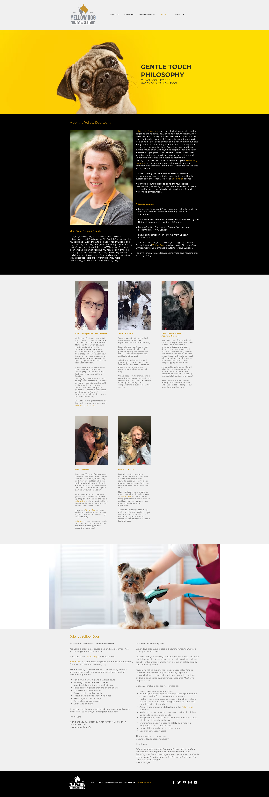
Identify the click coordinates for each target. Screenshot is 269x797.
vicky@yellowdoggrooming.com (101, 711)
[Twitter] (179, 782)
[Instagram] (190, 782)
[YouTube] (195, 782)
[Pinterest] (184, 782)
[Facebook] (173, 782)
